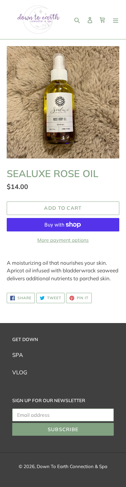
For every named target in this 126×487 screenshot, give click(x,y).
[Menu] (115, 20)
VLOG (19, 372)
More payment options (63, 240)
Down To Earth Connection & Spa (72, 466)
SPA (17, 354)
